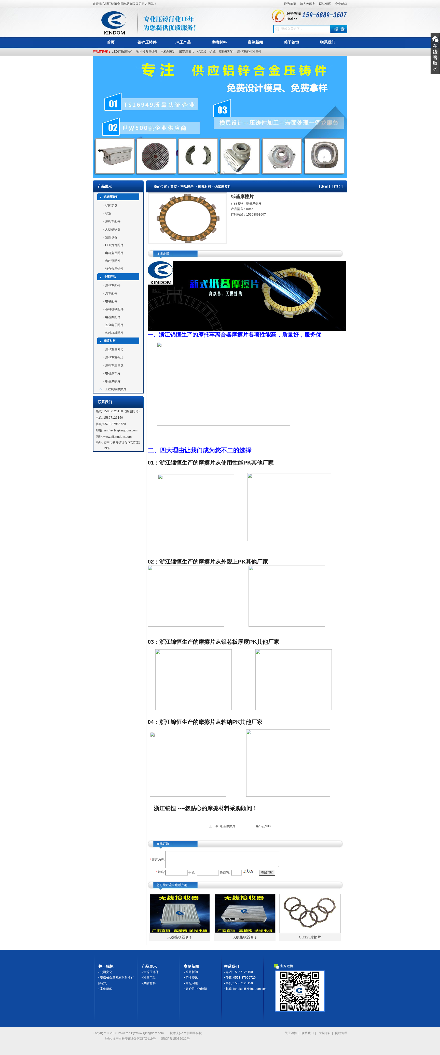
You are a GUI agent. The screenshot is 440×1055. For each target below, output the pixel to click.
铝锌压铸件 (147, 42)
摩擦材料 (219, 42)
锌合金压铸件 (114, 269)
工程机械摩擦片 (115, 389)
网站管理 (325, 4)
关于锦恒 (291, 42)
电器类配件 (112, 317)
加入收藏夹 (307, 4)
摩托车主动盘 (114, 365)
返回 (324, 186)
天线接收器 (112, 229)
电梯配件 (111, 301)
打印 (337, 186)
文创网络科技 (193, 1033)
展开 (435, 53)
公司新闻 (192, 972)
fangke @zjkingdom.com (120, 430)
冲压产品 (183, 42)
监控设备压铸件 (147, 51)
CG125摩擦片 (310, 937)
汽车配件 (111, 293)
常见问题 (192, 983)
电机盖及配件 (114, 253)
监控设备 (111, 237)
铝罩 (213, 51)
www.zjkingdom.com (117, 437)
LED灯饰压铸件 (122, 51)
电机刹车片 (112, 373)
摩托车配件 (226, 51)
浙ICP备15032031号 (175, 1038)
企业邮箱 (341, 4)
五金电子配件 (114, 325)
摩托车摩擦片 (114, 349)
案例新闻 (255, 42)
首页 (111, 42)
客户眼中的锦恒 (196, 989)
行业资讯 (192, 977)
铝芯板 (202, 51)
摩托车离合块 (114, 357)
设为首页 (290, 4)
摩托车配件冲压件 (249, 51)
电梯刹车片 (168, 51)
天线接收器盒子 (179, 937)
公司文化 (106, 972)
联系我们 (327, 42)
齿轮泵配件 (112, 261)
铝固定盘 (111, 205)
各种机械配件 (114, 309)
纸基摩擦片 (186, 51)
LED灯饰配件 (114, 245)
